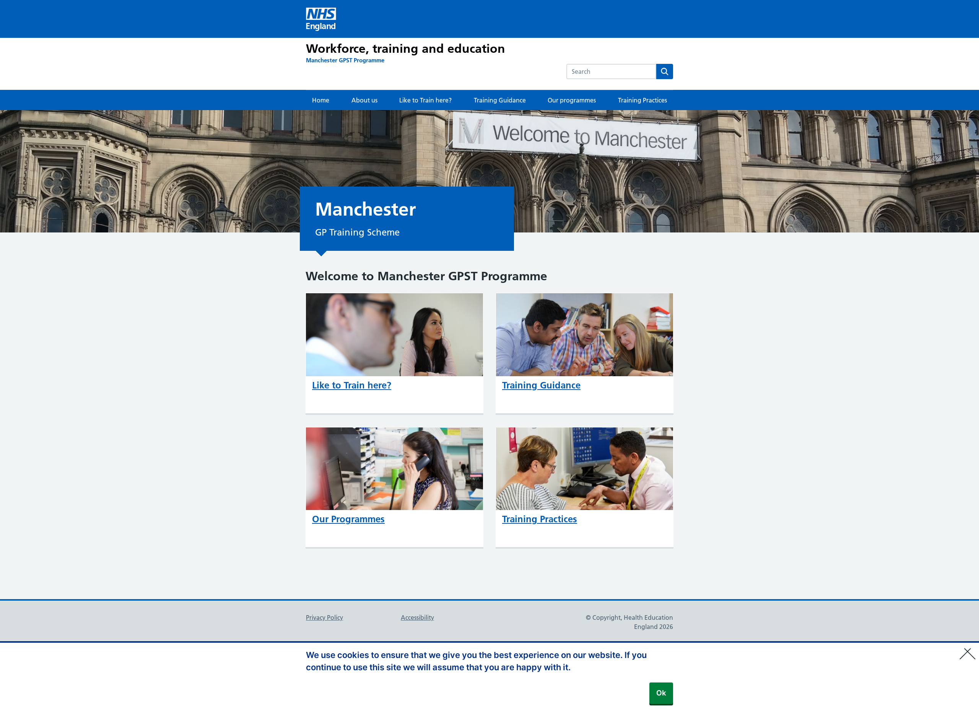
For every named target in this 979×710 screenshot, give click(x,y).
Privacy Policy (324, 617)
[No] (969, 649)
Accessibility (417, 617)
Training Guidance (500, 100)
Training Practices (642, 100)
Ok (661, 693)
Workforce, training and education (405, 48)
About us (364, 100)
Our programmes (572, 100)
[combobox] (611, 71)
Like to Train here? (425, 100)
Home (320, 100)
